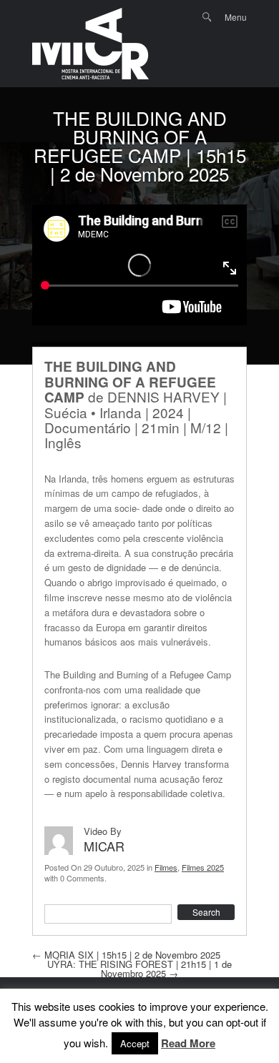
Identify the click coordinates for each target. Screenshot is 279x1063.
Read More (188, 1044)
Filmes (166, 867)
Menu (236, 17)
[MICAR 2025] (90, 43)
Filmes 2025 (203, 867)
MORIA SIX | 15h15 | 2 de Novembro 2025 (126, 954)
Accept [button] (135, 1043)
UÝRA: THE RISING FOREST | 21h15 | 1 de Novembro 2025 (139, 968)
